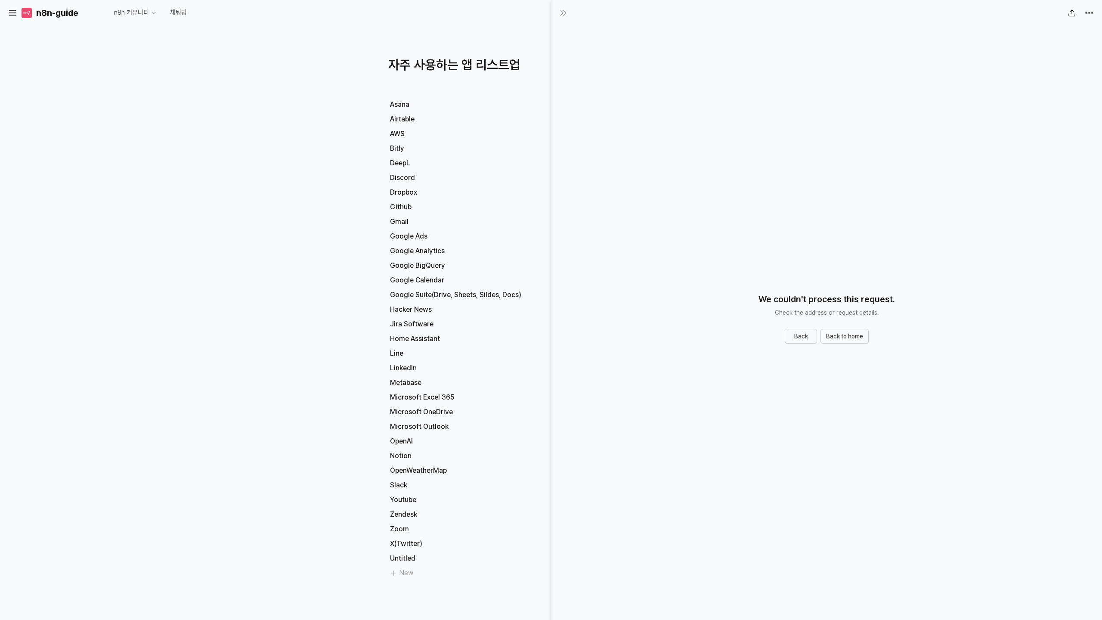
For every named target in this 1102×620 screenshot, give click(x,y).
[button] (12, 12)
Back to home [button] (844, 336)
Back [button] (801, 336)
